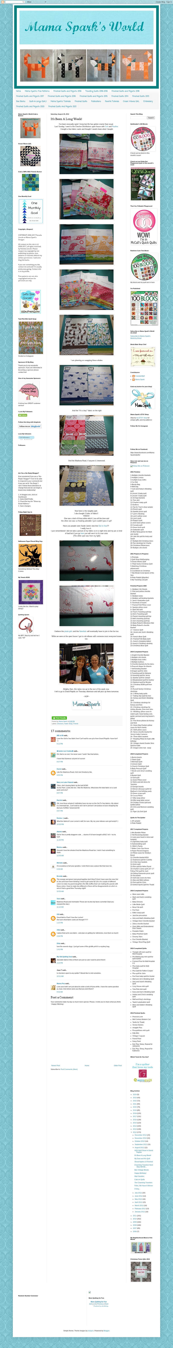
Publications (96, 101)
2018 (135, 1113)
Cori (106, 127)
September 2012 (141, 1144)
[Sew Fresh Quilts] (30, 313)
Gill (58, 914)
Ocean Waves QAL (131, 101)
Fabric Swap (68, 723)
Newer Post (55, 1066)
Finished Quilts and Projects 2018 (125, 91)
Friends (75, 723)
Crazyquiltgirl (140, 376)
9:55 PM (60, 775)
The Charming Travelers (143, 1183)
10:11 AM (60, 976)
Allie (58, 930)
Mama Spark (63, 721)
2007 (135, 1228)
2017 (135, 1116)
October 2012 (140, 1141)
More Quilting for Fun (99, 1302)
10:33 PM (60, 824)
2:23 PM (60, 963)
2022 (135, 1101)
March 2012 (139, 1205)
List (94, 1304)
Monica (59, 847)
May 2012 (138, 1199)
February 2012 (140, 1209)
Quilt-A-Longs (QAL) (38, 101)
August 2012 (139, 1148)
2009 (135, 1222)
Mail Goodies (139, 1176)
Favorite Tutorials (112, 101)
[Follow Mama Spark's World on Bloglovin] (30, 428)
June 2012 (139, 1196)
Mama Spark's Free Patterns (37, 91)
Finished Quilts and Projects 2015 (93, 96)
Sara (58, 899)
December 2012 (141, 1135)
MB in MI (60, 735)
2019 (135, 1110)
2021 (135, 1104)
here (82, 533)
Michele (60, 863)
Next (106, 1304)
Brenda (59, 876)
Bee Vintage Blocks (141, 1170)
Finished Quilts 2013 (140, 96)
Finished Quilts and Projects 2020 (30, 106)
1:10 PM (60, 923)
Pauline (115, 127)
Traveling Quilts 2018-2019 (96, 91)
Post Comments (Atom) (69, 1069)
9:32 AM (60, 992)
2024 (135, 1094)
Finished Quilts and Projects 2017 (30, 96)
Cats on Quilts (139, 1179)
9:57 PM (60, 793)
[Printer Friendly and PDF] (59, 719)
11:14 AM (60, 907)
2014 (135, 1126)
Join (90, 1304)
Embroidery (148, 101)
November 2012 (141, 1138)
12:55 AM (60, 856)
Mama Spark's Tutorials (61, 101)
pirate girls (68, 631)
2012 (135, 1132)
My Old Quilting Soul (64, 957)
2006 (135, 1231)
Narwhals (82, 631)
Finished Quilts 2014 (120, 96)
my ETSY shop (141, 418)
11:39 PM (60, 840)
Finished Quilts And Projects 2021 (62, 106)
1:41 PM (60, 949)
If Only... (137, 1189)
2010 (135, 1219)
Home (18, 91)
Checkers (60, 723)
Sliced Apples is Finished (143, 1162)
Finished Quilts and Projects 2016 (62, 96)
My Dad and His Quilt (142, 1159)
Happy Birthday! (140, 1173)
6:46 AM (60, 869)
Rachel (59, 800)
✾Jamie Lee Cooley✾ (65, 751)
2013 (135, 1129)
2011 (135, 1216)
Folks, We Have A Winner (143, 1186)
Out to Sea (103, 526)
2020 (135, 1107)
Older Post (118, 1066)
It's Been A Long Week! (142, 1155)
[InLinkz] (90, 1292)
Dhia (58, 943)
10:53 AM (60, 891)
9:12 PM (60, 744)
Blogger (106, 1331)
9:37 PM (60, 762)
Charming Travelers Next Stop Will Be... (143, 1166)
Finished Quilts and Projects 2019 (67, 91)
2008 (135, 1225)
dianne (59, 832)
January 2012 (140, 1212)
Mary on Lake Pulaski (65, 782)
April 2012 (139, 1202)
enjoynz (91, 1331)
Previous (100, 1304)
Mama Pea (61, 984)
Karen (59, 769)
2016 (135, 1120)
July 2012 (138, 1193)
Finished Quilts (81, 101)
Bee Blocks (20, 101)
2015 (135, 1123)
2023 (135, 1098)
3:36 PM (60, 936)
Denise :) (60, 818)
